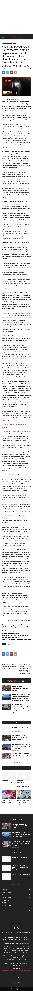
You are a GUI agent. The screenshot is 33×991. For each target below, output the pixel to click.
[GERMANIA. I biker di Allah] (6, 859)
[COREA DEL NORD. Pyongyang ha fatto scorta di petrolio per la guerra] (6, 876)
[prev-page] (3, 717)
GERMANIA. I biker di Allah (19, 857)
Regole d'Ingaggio (12, 43)
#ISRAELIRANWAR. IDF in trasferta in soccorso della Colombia (20, 688)
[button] (3, 36)
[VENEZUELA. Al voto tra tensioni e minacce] (9, 794)
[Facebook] (3, 72)
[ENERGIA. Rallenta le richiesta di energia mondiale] (24, 794)
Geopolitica (9, 41)
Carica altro (16, 762)
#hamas (21, 644)
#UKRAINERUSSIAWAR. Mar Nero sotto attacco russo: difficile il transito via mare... (21, 834)
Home (3, 41)
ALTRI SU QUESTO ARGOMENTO (16, 680)
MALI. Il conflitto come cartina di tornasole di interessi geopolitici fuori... (21, 755)
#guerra (15, 644)
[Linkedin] (19, 982)
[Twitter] (7, 72)
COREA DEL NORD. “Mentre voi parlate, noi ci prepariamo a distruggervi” (20, 867)
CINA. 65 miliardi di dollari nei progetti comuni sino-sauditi (23, 784)
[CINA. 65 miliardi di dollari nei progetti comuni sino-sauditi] (24, 776)
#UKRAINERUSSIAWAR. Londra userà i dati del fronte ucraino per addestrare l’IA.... (21, 737)
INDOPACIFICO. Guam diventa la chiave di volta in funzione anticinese (9, 666)
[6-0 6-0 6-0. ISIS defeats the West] (6, 730)
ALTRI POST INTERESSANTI (16, 681)
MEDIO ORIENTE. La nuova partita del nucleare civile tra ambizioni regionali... (21, 843)
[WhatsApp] (15, 72)
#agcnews (9, 644)
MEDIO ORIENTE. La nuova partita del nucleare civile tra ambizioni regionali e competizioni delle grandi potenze (21, 709)
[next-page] (6, 717)
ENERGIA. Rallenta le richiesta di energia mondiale (23, 802)
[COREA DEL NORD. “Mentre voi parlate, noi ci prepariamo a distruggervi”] (6, 868)
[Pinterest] (11, 72)
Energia (19, 798)
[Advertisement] (16, 17)
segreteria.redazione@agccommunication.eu (16, 970)
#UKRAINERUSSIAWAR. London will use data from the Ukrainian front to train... (21, 746)
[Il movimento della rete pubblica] (9, 776)
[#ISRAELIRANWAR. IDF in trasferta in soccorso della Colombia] (6, 688)
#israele (26, 644)
